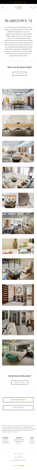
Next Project (18, 407)
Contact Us (19, 443)
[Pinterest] (18, 465)
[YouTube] (21, 465)
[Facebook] (13, 465)
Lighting (32, 441)
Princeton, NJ (20, 453)
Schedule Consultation (19, 439)
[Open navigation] (2, 7)
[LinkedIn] (23, 465)
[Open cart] (34, 7)
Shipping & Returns (18, 441)
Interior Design (5, 441)
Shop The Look (20, 382)
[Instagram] (16, 465)
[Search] (31, 7)
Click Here (19, 74)
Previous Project (18, 400)
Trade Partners (5, 443)
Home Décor (32, 443)
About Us (5, 439)
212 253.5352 (19, 457)
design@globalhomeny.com (19, 460)
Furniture (32, 439)
